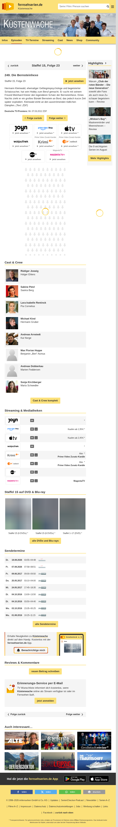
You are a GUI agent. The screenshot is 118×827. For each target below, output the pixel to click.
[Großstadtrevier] (94, 741)
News (69, 40)
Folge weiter (73, 714)
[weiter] (78, 65)
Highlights (95, 63)
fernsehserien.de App (43, 778)
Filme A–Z (13, 806)
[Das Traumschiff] (94, 761)
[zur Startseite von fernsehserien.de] (8, 6)
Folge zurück (18, 714)
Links (105, 806)
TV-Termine (32, 40)
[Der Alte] (22, 741)
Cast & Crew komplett (45, 400)
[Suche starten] (108, 6)
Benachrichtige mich (33, 650)
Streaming (48, 40)
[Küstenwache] (71, 644)
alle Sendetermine (45, 624)
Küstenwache (25, 8)
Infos (5, 40)
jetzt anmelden (45, 700)
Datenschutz (40, 806)
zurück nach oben (64, 812)
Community (92, 40)
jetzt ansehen (76, 81)
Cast (60, 40)
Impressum (26, 806)
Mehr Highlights (100, 158)
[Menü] (112, 6)
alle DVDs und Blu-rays (45, 540)
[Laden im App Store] (99, 779)
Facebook (48, 812)
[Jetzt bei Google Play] (75, 779)
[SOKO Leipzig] (58, 761)
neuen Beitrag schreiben (45, 671)
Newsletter (91, 800)
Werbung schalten (91, 806)
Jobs (78, 806)
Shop (79, 40)
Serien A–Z (104, 800)
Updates (54, 800)
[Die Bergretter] (58, 741)
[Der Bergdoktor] (22, 761)
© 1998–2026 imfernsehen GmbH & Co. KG (26, 800)
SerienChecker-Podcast (72, 800)
